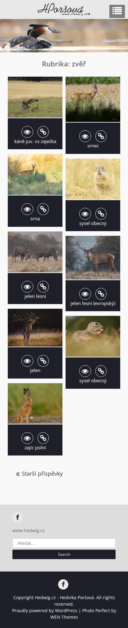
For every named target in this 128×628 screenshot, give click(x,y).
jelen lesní (35, 296)
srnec (93, 145)
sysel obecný (93, 223)
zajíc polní (35, 447)
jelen (35, 370)
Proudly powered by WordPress (44, 610)
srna (35, 218)
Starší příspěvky (42, 473)
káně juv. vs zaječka (35, 141)
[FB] (17, 517)
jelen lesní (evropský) (93, 303)
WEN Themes (64, 617)
